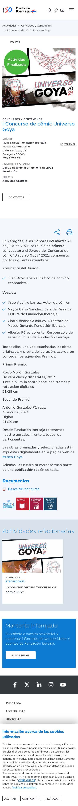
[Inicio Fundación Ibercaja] (19, 10)
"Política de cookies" (24, 787)
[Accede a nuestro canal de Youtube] (63, 684)
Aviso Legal (14, 703)
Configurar (30, 798)
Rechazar (52, 798)
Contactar (16, 197)
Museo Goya (12, 456)
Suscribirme (20, 655)
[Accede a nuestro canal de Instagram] (51, 684)
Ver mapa (69, 144)
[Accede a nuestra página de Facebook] (15, 684)
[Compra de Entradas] (56, 10)
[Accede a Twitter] (27, 684)
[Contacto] (62, 10)
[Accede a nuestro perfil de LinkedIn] (39, 684)
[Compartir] (57, 232)
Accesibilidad (15, 711)
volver (15, 42)
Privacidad (13, 719)
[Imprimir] (69, 232)
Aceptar (10, 798)
